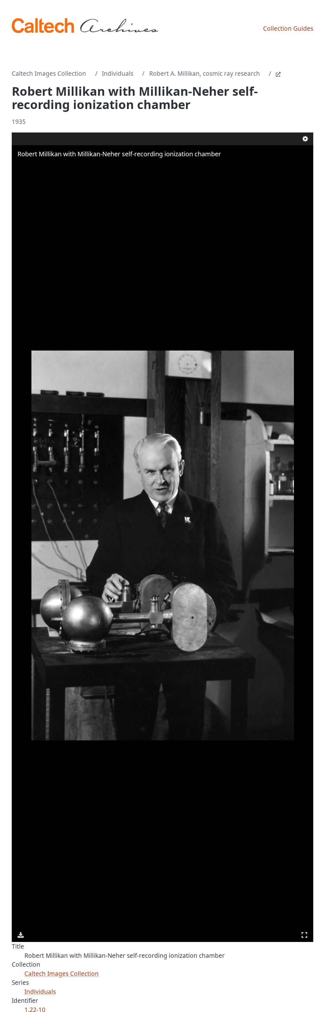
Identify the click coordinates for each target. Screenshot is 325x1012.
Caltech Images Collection (49, 73)
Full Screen (304, 935)
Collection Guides (288, 28)
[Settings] (305, 138)
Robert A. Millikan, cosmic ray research (204, 73)
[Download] (20, 935)
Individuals (117, 73)
